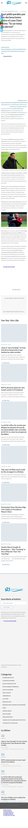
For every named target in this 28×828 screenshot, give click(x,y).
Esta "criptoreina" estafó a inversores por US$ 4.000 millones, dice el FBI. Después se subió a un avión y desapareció (14, 311)
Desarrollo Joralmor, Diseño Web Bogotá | (11, 803)
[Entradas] (14, 305)
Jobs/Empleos (7, 695)
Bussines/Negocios (8, 677)
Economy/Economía (9, 680)
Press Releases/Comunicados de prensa (14, 704)
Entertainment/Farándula (11, 686)
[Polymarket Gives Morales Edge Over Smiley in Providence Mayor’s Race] (14, 492)
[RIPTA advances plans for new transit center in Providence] (14, 373)
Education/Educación (9, 683)
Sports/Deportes (8, 717)
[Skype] (1, 30)
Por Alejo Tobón (16, 289)
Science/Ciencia (7, 711)
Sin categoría (7, 714)
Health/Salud (7, 692)
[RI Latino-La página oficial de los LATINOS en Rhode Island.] (14, 3)
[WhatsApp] (1, 21)
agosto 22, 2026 (6, 344)
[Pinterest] (1, 24)
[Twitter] (10, 290)
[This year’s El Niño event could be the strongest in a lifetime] (14, 455)
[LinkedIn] (1, 27)
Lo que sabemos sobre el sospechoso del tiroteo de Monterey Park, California (14, 298)
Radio (4, 708)
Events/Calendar (8, 689)
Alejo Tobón (5, 747)
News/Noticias (13, 11)
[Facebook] (8, 290)
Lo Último (4, 11)
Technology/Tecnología (10, 723)
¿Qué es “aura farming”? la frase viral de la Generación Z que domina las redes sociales (13, 350)
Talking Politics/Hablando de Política (14, 720)
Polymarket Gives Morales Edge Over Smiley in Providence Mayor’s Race (13, 509)
